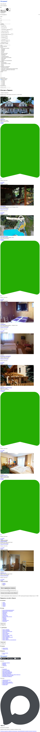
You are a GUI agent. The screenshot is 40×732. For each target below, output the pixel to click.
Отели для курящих (5, 636)
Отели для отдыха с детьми (7, 635)
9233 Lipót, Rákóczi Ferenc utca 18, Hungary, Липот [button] (9, 207)
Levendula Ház (2, 324)
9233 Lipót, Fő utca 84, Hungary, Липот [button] (7, 237)
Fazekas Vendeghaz (3, 541)
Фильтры (3, 10)
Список (2, 11)
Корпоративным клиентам (7, 681)
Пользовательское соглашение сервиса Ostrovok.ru (11, 674)
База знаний (4, 669)
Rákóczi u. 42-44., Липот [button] (4, 476)
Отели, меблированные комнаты (8, 610)
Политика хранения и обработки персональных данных (10, 731)
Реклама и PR (4, 684)
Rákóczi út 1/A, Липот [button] (4, 120)
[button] (20, 6)
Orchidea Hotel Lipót (3, 475)
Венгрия (4, 584)
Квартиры (4, 613)
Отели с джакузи (5, 638)
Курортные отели (5, 620)
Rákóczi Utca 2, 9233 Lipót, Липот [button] (6, 573)
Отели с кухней (5, 634)
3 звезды (4, 604)
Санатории (4, 619)
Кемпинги (4, 617)
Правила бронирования (6, 673)
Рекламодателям (5, 683)
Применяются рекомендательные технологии (28, 731)
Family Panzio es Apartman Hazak (6, 387)
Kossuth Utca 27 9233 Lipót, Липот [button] (6, 542)
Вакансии (4, 664)
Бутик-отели (4, 621)
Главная (3, 583)
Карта (5, 11)
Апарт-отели (4, 614)
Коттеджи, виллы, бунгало (7, 616)
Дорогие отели (5, 648)
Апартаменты (4, 612)
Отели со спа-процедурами (7, 631)
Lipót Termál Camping (4, 236)
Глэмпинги (4, 618)
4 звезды (4, 603)
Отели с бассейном (5, 633)
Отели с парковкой (5, 629)
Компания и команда (6, 662)
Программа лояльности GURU (7, 675)
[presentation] (20, 14)
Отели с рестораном (6, 630)
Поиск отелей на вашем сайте (7, 682)
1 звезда (3, 606)
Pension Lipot (2, 119)
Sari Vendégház (3, 206)
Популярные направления (7, 671)
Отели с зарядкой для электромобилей (9, 639)
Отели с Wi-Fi (4, 632)
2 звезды (4, 605)
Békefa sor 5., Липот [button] (4, 388)
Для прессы (4, 665)
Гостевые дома (5, 615)
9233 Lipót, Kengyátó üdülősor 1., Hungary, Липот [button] (9, 325)
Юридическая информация (7, 672)
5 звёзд (3, 602)
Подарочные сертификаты (7, 676)
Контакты (4, 663)
